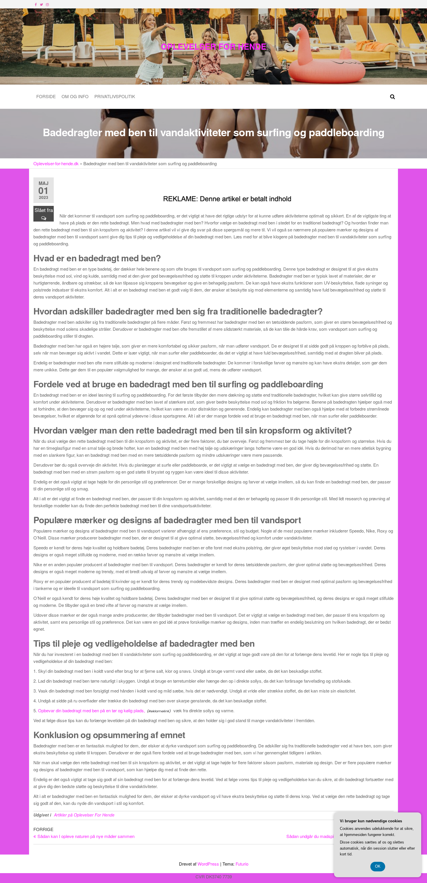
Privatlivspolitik (114, 96)
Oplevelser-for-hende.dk (56, 163)
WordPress (208, 864)
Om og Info (75, 96)
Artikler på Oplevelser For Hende (84, 815)
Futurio (242, 864)
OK (378, 866)
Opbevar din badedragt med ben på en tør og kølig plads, (91, 710)
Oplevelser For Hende (213, 46)
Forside (46, 96)
